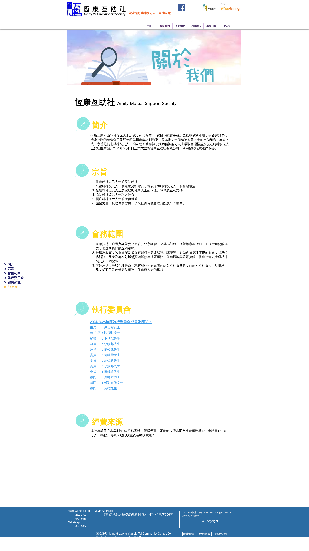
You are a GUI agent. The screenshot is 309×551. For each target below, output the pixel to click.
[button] (100, 125)
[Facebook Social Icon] (181, 7)
